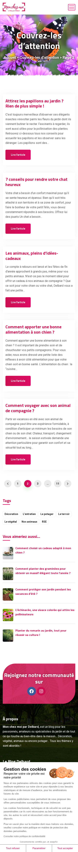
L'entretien (29, 514)
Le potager (47, 514)
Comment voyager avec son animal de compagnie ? (38, 408)
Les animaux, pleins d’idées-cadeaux (31, 256)
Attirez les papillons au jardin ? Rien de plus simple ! (34, 103)
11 (57, 483)
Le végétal (11, 521)
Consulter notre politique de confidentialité (24, 836)
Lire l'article (18, 154)
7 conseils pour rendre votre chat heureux (36, 182)
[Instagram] (41, 691)
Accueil (10, 57)
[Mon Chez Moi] (14, 7)
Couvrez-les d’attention (39, 57)
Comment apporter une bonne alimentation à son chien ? (33, 329)
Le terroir (64, 514)
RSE (44, 521)
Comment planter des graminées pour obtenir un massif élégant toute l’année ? (43, 570)
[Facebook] (31, 691)
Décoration (11, 514)
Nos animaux (29, 521)
